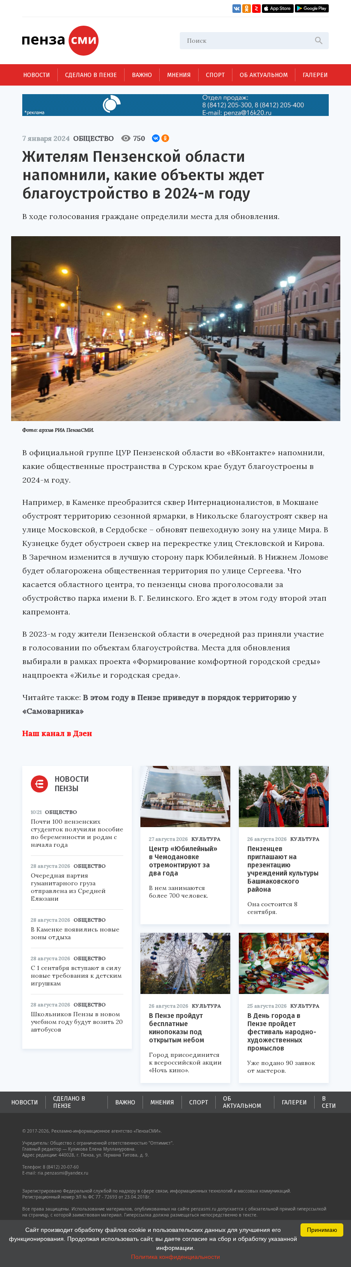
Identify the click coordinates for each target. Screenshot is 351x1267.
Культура (205, 839)
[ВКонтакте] (156, 138)
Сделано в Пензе (91, 75)
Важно (142, 75)
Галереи (315, 75)
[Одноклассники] (165, 138)
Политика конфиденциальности (175, 1256)
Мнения (179, 75)
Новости (36, 75)
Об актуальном (264, 75)
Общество (93, 138)
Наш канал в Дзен (57, 733)
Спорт (215, 75)
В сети (329, 1102)
